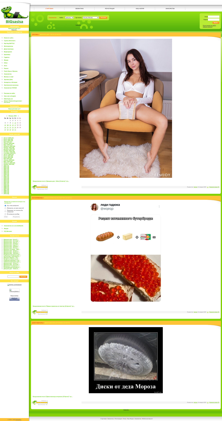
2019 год (6, 172)
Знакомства (7, 74)
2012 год (6, 182)
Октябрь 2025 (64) (9, 151)
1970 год (6, 193)
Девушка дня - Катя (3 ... (11, 239)
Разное (6, 68)
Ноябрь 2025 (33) (9, 150)
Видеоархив (8, 51)
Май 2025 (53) (8, 158)
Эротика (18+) (8, 79)
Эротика (35, 34)
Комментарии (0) (214, 187)
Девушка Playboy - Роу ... (11, 257)
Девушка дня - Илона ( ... (11, 248)
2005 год (6, 192)
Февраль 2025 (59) (9, 163)
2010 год (6, 185)
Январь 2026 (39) (9, 147)
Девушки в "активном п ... (12, 266)
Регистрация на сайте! (209, 25)
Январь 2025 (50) (9, 164)
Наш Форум (130, 418)
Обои (5, 63)
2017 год (6, 175)
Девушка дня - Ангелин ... (12, 241)
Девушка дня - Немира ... (11, 243)
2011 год (6, 183)
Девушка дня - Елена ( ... (11, 250)
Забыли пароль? (208, 27)
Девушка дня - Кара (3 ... (11, 245)
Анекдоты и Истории (10, 82)
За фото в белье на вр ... (11, 259)
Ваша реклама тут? (14, 28)
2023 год (6, 167)
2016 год (6, 176)
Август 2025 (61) (9, 154)
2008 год (6, 188)
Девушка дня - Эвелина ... (12, 253)
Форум (6, 60)
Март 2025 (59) (8, 161)
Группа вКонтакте (9, 40)
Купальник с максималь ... (12, 256)
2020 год (6, 171)
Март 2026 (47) (8, 145)
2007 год (6, 189)
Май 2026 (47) (8, 142)
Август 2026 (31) (9, 138)
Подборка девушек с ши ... (12, 260)
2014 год (6, 179)
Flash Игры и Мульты (10, 71)
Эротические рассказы (11, 85)
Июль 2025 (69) (8, 156)
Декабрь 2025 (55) (9, 149)
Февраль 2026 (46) (9, 146)
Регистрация (118, 418)
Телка (124, 418)
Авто (5, 65)
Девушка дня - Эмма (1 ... (11, 268)
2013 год (6, 181)
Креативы (7, 54)
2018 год (6, 174)
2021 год (6, 170)
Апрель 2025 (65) (9, 160)
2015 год (6, 178)
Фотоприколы (8, 46)
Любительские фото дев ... (12, 261)
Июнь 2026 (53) (8, 140)
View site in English (10, 96)
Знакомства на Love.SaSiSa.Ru (13, 225)
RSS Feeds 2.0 (8, 99)
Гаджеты (6, 57)
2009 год (6, 186)
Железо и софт (8, 76)
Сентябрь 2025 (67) (9, 153)
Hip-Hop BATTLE (9, 43)
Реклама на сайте (9, 93)
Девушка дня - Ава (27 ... (11, 242)
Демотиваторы (8, 49)
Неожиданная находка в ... (12, 267)
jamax (195, 187)
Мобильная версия (147, 418)
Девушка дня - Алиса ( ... (11, 263)
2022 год (6, 168)
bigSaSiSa (18, 419)
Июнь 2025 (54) (8, 157)
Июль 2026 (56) (8, 139)
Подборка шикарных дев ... (12, 254)
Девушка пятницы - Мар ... (12, 249)
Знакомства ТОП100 (10, 88)
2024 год (6, 165)
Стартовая (103, 418)
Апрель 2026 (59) (9, 143)
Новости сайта (8, 38)
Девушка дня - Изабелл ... (12, 252)
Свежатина (110, 418)
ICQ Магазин (8, 231)
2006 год (6, 190)
